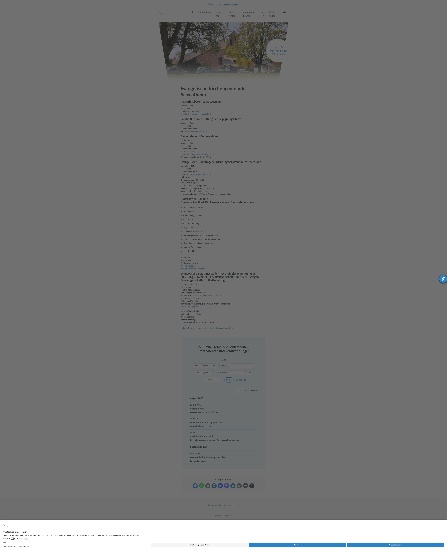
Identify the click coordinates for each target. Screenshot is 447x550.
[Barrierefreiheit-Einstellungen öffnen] (443, 279)
